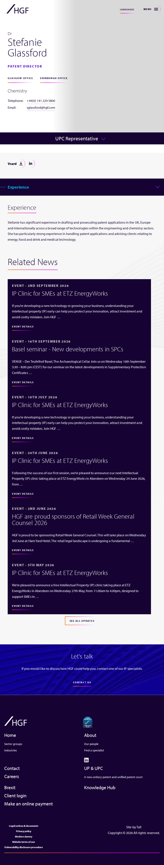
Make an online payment (28, 804)
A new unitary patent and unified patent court (113, 777)
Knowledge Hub (100, 787)
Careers (11, 776)
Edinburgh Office (54, 78)
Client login (15, 796)
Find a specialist (94, 750)
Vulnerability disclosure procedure (23, 847)
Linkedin (30, 163)
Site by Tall (133, 827)
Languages (127, 9)
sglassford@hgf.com (41, 107)
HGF (17, 9)
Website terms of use (23, 841)
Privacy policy (23, 831)
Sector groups (13, 744)
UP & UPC (93, 768)
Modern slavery (23, 836)
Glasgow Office (20, 78)
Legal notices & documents (23, 825)
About (90, 735)
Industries (10, 750)
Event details (23, 326)
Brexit (9, 787)
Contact (12, 768)
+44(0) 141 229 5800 (41, 100)
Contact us (82, 682)
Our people (91, 744)
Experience (18, 187)
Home (10, 735)
